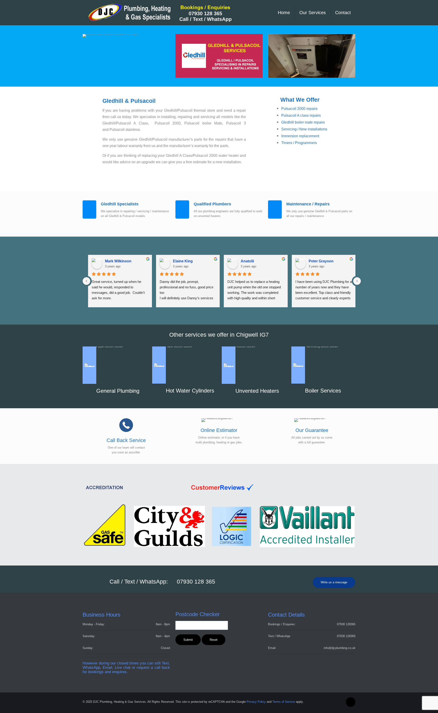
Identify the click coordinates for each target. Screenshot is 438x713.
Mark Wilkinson (118, 261)
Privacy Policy (256, 701)
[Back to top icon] (350, 702)
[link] (311, 56)
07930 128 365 (196, 581)
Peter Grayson (321, 261)
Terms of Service (283, 701)
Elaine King (183, 261)
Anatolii (247, 261)
